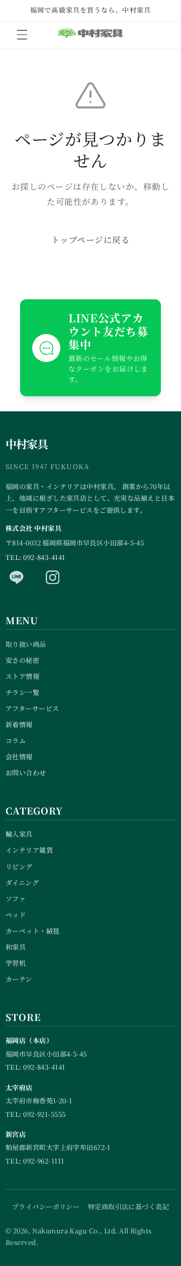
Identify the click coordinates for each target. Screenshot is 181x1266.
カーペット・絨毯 (33, 931)
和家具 (16, 947)
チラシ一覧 (22, 692)
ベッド (16, 914)
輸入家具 (19, 834)
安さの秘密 (22, 660)
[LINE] (17, 577)
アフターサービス (32, 708)
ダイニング (22, 882)
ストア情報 (22, 676)
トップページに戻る (90, 240)
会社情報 (19, 756)
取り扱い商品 (26, 644)
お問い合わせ (26, 772)
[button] (22, 35)
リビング (19, 866)
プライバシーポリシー (45, 1206)
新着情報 (19, 724)
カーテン (19, 979)
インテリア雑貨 (29, 850)
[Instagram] (53, 577)
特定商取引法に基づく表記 (128, 1206)
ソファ (16, 898)
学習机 (16, 963)
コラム (16, 740)
